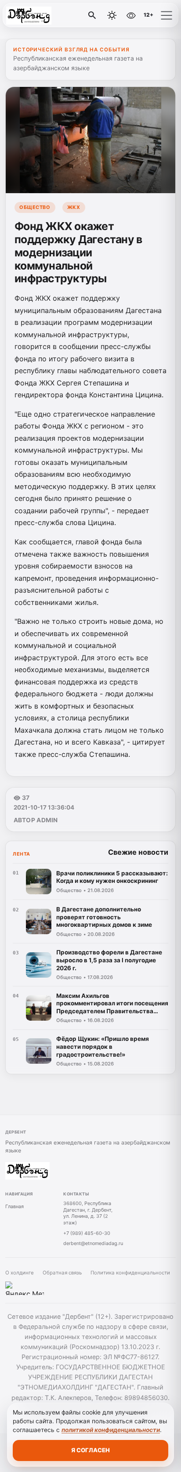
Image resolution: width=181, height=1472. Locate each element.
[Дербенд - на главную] (43, 15)
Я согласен (90, 1450)
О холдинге (19, 1273)
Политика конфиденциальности (130, 1273)
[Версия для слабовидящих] (130, 15)
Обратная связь (62, 1273)
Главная (14, 1206)
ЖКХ (73, 207)
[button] (166, 15)
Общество (34, 207)
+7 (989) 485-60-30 (86, 1233)
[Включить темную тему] (112, 15)
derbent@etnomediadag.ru (93, 1243)
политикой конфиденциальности (111, 1429)
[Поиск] (92, 15)
